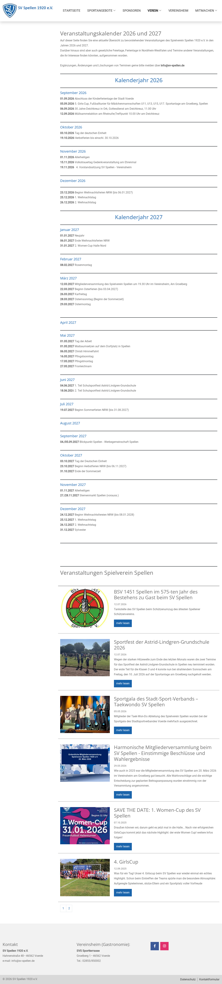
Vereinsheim (178, 10)
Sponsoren (132, 10)
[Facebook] (155, 946)
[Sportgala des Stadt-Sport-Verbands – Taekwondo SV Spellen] (85, 714)
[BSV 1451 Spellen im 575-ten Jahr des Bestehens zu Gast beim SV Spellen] (85, 608)
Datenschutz (188, 979)
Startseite (71, 10)
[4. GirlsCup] (85, 877)
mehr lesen (123, 623)
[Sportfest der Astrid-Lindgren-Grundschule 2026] (85, 657)
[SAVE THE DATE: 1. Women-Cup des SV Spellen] (85, 825)
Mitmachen (204, 10)
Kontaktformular (209, 979)
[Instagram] (164, 946)
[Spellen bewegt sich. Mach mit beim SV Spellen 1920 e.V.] (27, 11)
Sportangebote (99, 10)
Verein (153, 10)
